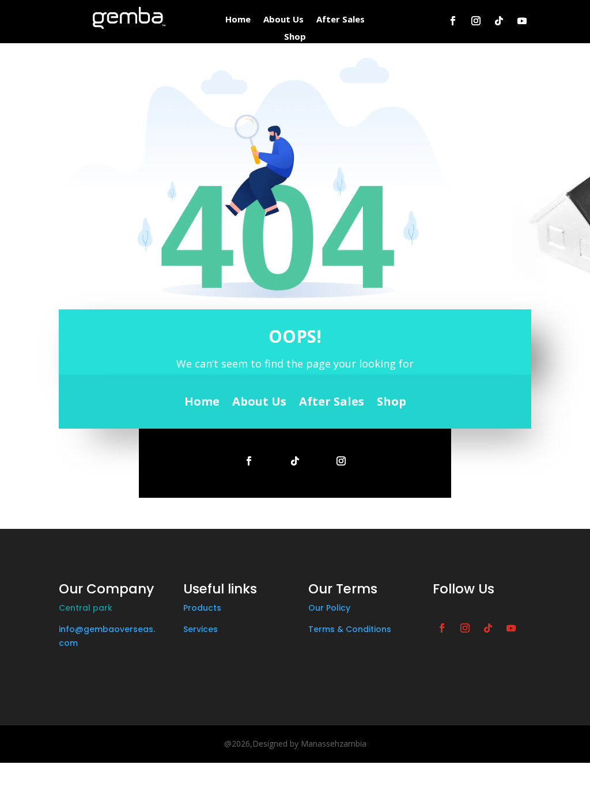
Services (200, 629)
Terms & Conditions (349, 629)
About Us (283, 20)
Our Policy (329, 608)
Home (238, 20)
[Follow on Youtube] (522, 21)
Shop (295, 37)
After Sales (340, 20)
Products (202, 608)
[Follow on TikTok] (499, 21)
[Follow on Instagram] (476, 21)
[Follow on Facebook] (453, 21)
